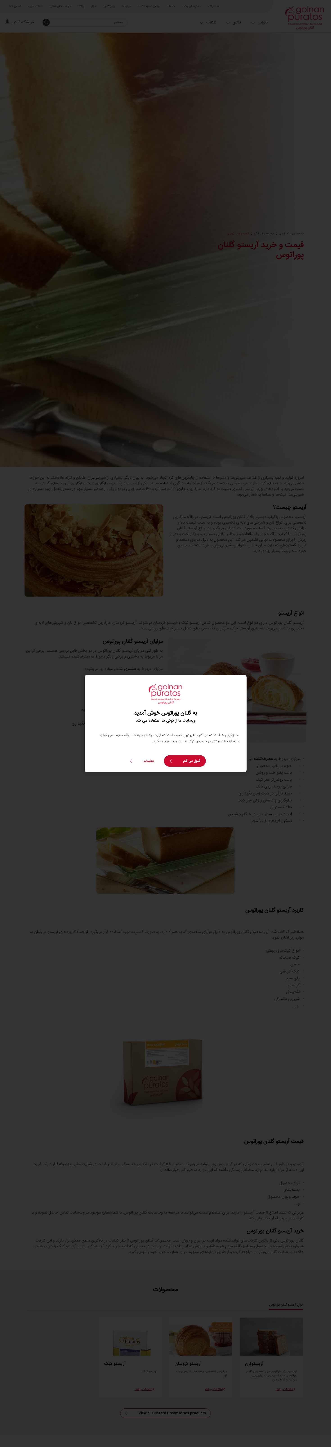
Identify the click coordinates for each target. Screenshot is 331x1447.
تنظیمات (148, 761)
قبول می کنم (191, 761)
